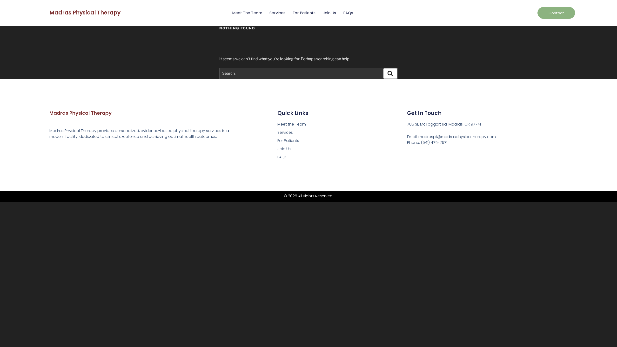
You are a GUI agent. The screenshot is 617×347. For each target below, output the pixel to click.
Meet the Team (247, 13)
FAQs (348, 13)
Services (277, 13)
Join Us (329, 13)
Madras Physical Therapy (85, 12)
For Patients (304, 13)
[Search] (390, 73)
